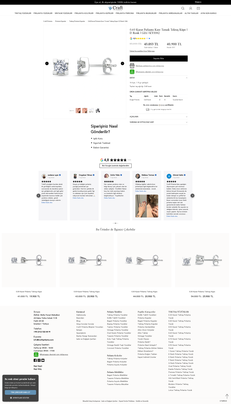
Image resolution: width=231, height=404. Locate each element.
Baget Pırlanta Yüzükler (117, 321)
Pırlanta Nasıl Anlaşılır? (147, 345)
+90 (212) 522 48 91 (42, 332)
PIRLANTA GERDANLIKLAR (170, 13)
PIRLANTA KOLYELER (84, 13)
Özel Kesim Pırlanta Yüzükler (119, 333)
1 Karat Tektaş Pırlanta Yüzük (181, 351)
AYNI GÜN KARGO (209, 13)
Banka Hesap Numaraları (86, 336)
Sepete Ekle (158, 58)
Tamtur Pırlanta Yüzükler (117, 327)
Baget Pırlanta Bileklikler (117, 375)
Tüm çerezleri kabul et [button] (20, 392)
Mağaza (198, 2)
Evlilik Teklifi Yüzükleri (116, 318)
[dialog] (20, 388)
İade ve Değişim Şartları (86, 339)
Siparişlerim (81, 333)
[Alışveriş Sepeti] (198, 9)
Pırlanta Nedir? (144, 342)
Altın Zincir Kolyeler (146, 330)
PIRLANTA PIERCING (125, 13)
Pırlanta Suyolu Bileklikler (117, 381)
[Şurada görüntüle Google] (44, 176)
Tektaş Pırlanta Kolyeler (117, 358)
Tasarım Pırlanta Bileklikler (118, 378)
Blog (78, 321)
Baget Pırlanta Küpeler (147, 321)
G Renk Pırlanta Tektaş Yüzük (180, 363)
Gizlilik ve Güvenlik (142, 401)
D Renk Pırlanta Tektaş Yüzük (180, 354)
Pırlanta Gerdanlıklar (146, 327)
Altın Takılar (143, 333)
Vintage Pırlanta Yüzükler (117, 330)
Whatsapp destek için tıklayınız (149, 72)
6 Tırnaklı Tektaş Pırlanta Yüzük (181, 375)
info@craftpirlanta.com (44, 340)
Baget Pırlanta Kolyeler (117, 362)
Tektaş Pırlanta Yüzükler (117, 315)
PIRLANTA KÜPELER (104, 13)
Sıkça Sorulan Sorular (85, 324)
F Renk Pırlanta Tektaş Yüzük (180, 360)
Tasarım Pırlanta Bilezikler (118, 384)
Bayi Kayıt (38, 366)
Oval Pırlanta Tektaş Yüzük (179, 366)
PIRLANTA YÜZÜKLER (43, 13)
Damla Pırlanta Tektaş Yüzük (180, 369)
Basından (80, 318)
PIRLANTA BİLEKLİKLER (146, 13)
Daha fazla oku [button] (47, 198)
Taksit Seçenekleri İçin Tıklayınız (142, 51)
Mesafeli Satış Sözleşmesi (91, 401)
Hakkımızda (81, 315)
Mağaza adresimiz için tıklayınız (150, 66)
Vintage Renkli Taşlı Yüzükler (119, 345)
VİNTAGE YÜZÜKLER (63, 13)
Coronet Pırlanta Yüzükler (118, 348)
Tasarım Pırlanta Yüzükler (117, 336)
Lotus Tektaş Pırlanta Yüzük (180, 390)
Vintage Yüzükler (145, 336)
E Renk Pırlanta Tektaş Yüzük (180, 357)
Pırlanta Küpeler (144, 318)
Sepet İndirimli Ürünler (147, 357)
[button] (38, 195)
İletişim (79, 330)
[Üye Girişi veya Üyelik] (190, 9)
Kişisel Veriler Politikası (127, 401)
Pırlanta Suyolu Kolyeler (117, 365)
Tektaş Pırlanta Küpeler (148, 324)
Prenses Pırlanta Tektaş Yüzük (181, 372)
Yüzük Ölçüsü (143, 339)
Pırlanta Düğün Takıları (147, 354)
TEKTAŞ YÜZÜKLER (23, 13)
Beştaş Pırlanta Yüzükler (117, 324)
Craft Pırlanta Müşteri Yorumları (89, 327)
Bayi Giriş (37, 369)
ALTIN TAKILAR (191, 13)
